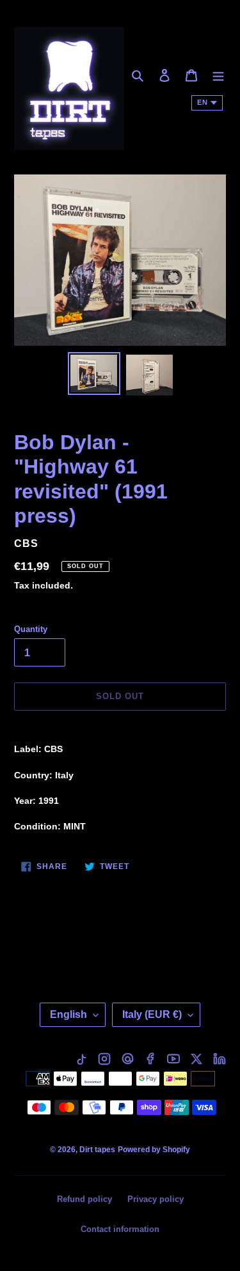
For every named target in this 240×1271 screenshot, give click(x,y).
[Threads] (127, 1058)
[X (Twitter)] (196, 1058)
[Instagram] (104, 1058)
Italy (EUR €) (152, 1014)
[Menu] (218, 75)
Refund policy (84, 1199)
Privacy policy (155, 1199)
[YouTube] (173, 1058)
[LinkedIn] (219, 1058)
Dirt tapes (97, 1149)
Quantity (30, 629)
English (68, 1014)
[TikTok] (81, 1058)
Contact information (120, 1229)
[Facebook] (150, 1058)
